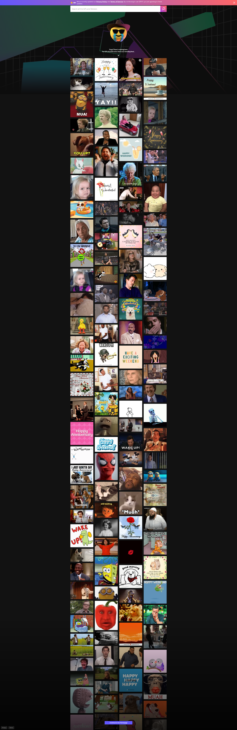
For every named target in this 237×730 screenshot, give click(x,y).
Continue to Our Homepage (118, 723)
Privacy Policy (101, 2)
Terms (11, 727)
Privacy (4, 727)
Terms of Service (116, 2)
